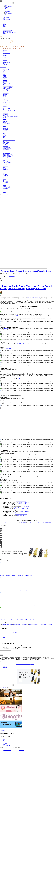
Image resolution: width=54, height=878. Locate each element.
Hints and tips (5, 114)
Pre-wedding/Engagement (8, 86)
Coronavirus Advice (7, 108)
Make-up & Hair (6, 102)
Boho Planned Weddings (8, 88)
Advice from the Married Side (9, 110)
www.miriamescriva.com (24, 502)
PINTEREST (48, 522)
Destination (5, 81)
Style (6, 12)
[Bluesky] (27, 528)
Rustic (4, 82)
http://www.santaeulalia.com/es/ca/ (21, 508)
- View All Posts (6, 17)
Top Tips (4, 126)
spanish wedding (6, 624)
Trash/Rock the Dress (7, 87)
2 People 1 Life (6, 90)
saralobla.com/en (6, 522)
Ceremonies (5, 169)
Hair (3, 133)
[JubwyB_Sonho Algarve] (11, 696)
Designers (5, 130)
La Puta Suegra (36, 297)
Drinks (4, 173)
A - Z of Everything (9, 16)
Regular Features (8, 13)
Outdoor (4, 78)
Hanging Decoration (7, 99)
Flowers (4, 97)
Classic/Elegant (6, 84)
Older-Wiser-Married (7, 117)
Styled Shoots (5, 89)
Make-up (4, 135)
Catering (4, 168)
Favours (4, 96)
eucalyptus (42, 624)
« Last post (5, 666)
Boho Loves (5, 143)
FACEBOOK (23, 522)
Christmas (5, 94)
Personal (7, 14)
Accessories (5, 128)
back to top (2, 730)
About (4, 23)
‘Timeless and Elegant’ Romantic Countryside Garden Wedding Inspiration (25, 271)
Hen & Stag (5, 181)
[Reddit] (27, 538)
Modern (4, 76)
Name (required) (18, 645)
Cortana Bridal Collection (21, 343)
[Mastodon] (27, 534)
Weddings (5, 5)
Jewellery (5, 101)
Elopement (5, 71)
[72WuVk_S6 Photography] (11, 704)
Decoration (5, 95)
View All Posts (3, 67)
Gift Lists (5, 177)
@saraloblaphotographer (39, 522)
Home (4, 21)
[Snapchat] (27, 540)
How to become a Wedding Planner (10, 116)
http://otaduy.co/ (18, 507)
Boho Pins (5, 121)
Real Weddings (8, 6)
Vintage (4, 75)
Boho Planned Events (7, 154)
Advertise (5, 25)
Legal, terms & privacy (7, 745)
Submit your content (7, 31)
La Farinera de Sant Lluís (16, 315)
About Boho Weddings (7, 30)
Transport (5, 191)
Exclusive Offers (6, 147)
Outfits (4, 103)
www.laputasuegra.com (21, 501)
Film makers (5, 175)
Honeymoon (5, 115)
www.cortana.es (25, 506)
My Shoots (5, 160)
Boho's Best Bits (6, 142)
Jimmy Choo (47, 624)
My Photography (6, 159)
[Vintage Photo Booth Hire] (11, 719)
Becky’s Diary (6, 141)
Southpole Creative (7, 750)
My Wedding (5, 161)
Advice (4, 109)
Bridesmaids (5, 129)
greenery (37, 624)
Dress (4, 171)
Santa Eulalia (8, 348)
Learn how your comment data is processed (25, 664)
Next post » (5, 667)
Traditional (5, 77)
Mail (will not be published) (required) (23, 647)
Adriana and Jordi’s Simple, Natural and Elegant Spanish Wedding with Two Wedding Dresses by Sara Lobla (26, 287)
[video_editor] (11, 727)
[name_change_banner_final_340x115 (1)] (11, 712)
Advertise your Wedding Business (10, 32)
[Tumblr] (27, 543)
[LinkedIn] (27, 536)
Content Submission (7, 742)
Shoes (4, 136)
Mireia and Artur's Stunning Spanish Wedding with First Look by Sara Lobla (16, 575)
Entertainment (5, 174)
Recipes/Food (5, 104)
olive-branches (32, 624)
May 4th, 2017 (14, 632)
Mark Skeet (21, 750)
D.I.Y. (6, 7)
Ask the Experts (6, 111)
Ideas (4, 124)
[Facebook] (27, 532)
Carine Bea (8, 632)
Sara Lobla (29, 297)
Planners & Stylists (6, 187)
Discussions (5, 113)
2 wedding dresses (24, 624)
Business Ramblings (7, 156)
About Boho (5, 740)
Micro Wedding (6, 69)
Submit (4, 24)
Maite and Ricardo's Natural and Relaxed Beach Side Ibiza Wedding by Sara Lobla (17, 619)
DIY (4, 74)
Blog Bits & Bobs (6, 153)
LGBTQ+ (5, 80)
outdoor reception (16, 624)
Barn (4, 70)
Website (16, 648)
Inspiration (7, 11)
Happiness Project (6, 19)
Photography (5, 188)
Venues (4, 119)
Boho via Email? (3, 687)
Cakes (4, 167)
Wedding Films (6, 72)
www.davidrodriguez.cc (22, 515)
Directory (5, 18)
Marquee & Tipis (6, 83)
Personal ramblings (7, 162)
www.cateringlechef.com (20, 503)
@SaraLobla (30, 522)
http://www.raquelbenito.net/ (21, 514)
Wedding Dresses (6, 137)
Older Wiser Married (7, 148)
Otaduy (38, 343)
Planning (7, 8)
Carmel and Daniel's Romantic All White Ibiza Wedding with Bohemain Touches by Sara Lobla (20, 604)
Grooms (4, 131)
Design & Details (6, 123)
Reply (4, 637)
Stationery (5, 106)
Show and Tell (6, 149)
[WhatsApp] (27, 547)
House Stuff (5, 100)
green (11, 624)
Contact (4, 26)
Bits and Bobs (5, 93)
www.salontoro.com (16, 512)
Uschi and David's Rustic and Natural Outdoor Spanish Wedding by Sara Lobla (16, 590)
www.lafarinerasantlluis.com (23, 504)
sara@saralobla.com (15, 522)
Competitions (5, 146)
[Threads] (27, 545)
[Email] (27, 530)
